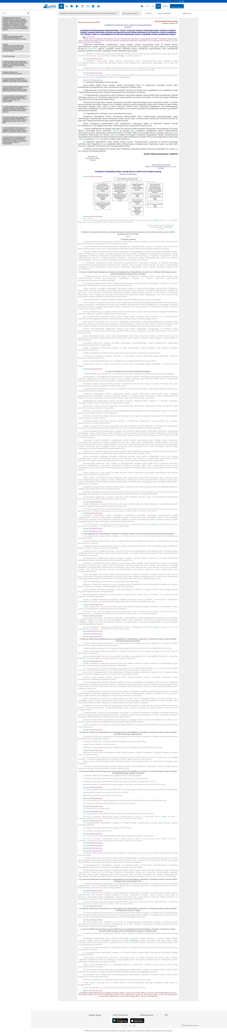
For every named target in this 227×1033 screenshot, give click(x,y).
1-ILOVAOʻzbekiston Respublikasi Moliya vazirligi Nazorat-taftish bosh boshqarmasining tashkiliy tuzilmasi (14, 37)
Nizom (103, 77)
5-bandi (175, 133)
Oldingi (86, 176)
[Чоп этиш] (98, 6)
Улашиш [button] (188, 13)
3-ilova (96, 139)
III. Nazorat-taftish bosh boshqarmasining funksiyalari (12, 72)
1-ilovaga (120, 56)
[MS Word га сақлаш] (93, 6)
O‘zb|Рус (165, 6)
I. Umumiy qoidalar (9, 56)
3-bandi (115, 131)
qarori (156, 220)
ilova (132, 131)
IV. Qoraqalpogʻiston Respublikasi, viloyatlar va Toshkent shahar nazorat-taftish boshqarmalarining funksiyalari (15, 80)
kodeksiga (134, 940)
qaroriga (174, 40)
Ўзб (153, 6)
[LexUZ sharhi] (77, 6)
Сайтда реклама (146, 1015)
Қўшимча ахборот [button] (164, 13)
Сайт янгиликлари (120, 1015)
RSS (166, 1015)
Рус (147, 6)
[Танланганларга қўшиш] (66, 6)
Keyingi (86, 59)
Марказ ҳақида (95, 1015)
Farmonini (93, 49)
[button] (15, 24)
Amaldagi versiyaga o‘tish (170, 23)
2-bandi (81, 139)
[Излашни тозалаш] (28, 13)
